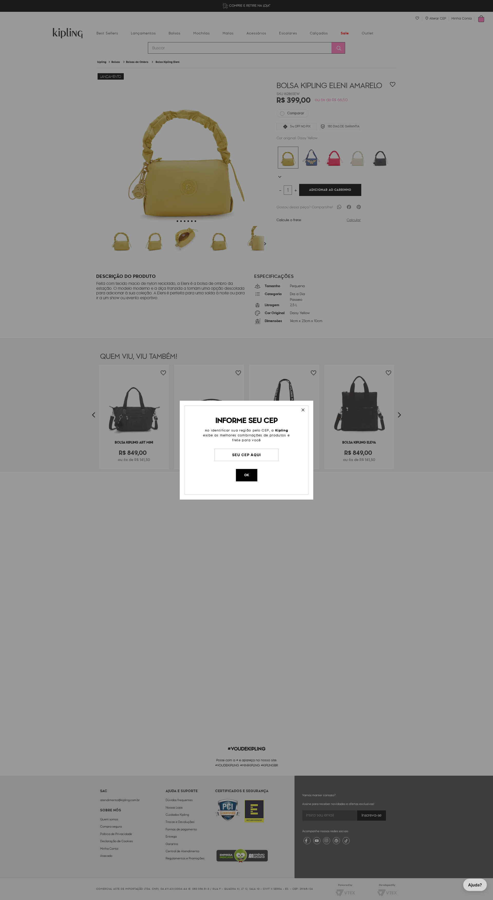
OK (246, 475)
